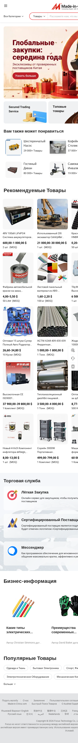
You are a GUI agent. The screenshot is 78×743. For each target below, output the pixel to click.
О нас (26, 700)
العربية (41, 713)
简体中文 (38, 710)
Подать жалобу (10, 700)
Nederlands (54, 713)
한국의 (29, 713)
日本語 (64, 710)
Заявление (39, 700)
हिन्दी (67, 713)
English (25, 710)
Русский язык (14, 713)
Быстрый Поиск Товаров (44, 703)
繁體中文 (51, 710)
